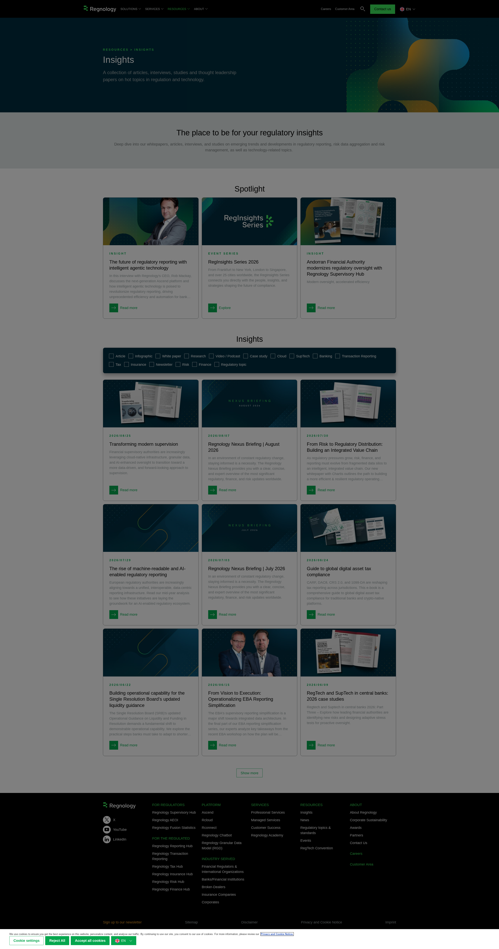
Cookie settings (26, 941)
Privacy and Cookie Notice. (277, 934)
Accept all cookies (90, 941)
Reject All (57, 941)
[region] (249, 939)
